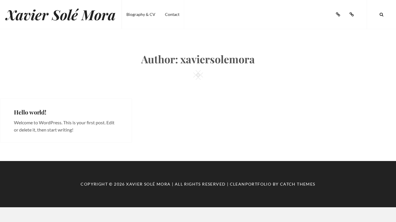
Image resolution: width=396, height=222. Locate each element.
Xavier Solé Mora (61, 14)
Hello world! (30, 112)
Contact (172, 14)
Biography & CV (140, 14)
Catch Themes (297, 184)
